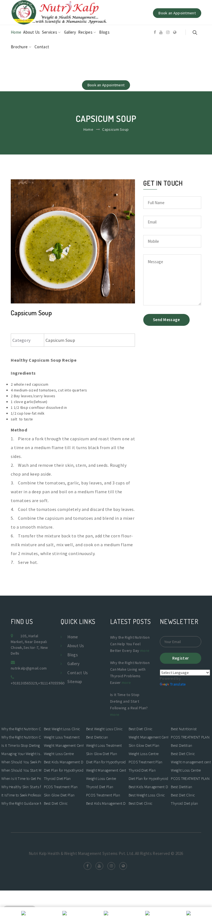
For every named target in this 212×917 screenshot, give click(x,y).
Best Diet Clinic (56, 803)
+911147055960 (51, 683)
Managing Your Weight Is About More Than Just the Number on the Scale (21, 753)
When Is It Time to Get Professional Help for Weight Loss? (21, 778)
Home (16, 32)
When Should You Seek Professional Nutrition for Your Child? (21, 761)
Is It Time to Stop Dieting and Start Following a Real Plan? (21, 745)
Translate (178, 684)
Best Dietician (97, 737)
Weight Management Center (64, 745)
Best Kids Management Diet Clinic (64, 761)
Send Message (166, 319)
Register (180, 658)
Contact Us (77, 672)
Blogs (104, 32)
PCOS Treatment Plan (61, 786)
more (144, 650)
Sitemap (74, 681)
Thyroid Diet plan (184, 803)
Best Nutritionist (184, 728)
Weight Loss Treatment (62, 737)
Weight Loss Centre (59, 753)
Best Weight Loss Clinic (62, 728)
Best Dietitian (181, 745)
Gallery (70, 32)
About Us (31, 32)
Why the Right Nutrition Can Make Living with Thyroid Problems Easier (21, 737)
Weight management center (191, 761)
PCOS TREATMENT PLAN (190, 737)
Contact (42, 46)
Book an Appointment (177, 12)
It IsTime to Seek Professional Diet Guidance (21, 795)
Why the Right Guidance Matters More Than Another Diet (21, 803)
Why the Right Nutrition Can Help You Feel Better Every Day (21, 728)
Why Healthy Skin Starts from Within (21, 786)
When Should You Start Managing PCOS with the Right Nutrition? (21, 770)
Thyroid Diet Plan (57, 778)
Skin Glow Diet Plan (59, 795)
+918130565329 (24, 683)
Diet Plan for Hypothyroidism (64, 770)
